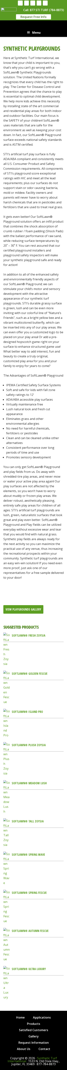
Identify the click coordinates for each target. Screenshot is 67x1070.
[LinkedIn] (39, 3)
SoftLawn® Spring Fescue (29, 893)
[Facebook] (20, 3)
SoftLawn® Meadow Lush (29, 783)
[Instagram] (26, 3)
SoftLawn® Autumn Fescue (30, 931)
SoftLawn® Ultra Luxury (29, 969)
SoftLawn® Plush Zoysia (29, 745)
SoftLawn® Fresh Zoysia (28, 635)
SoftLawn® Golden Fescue (29, 674)
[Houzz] (32, 3)
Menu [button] (36, 33)
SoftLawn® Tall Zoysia (28, 821)
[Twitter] (45, 3)
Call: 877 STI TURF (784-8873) (43, 10)
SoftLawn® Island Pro (27, 712)
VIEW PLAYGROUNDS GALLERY (23, 609)
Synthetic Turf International (33, 25)
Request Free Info (33, 17)
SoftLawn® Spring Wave (28, 855)
